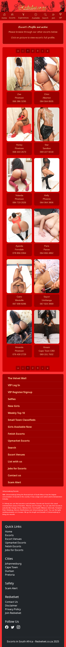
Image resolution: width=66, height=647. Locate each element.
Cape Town (11, 567)
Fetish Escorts (13, 546)
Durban (9, 571)
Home (8, 531)
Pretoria (10, 574)
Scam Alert (11, 588)
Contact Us (11, 602)
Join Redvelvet (13, 613)
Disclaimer (11, 605)
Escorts (9, 535)
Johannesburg (13, 563)
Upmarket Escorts (15, 542)
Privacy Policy (13, 609)
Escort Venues (13, 539)
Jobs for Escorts (14, 550)
